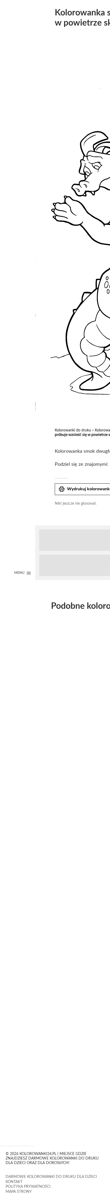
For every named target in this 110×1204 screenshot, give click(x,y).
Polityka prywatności (28, 1187)
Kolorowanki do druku (73, 430)
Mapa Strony (19, 1192)
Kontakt (14, 1182)
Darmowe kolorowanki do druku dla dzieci (51, 1177)
